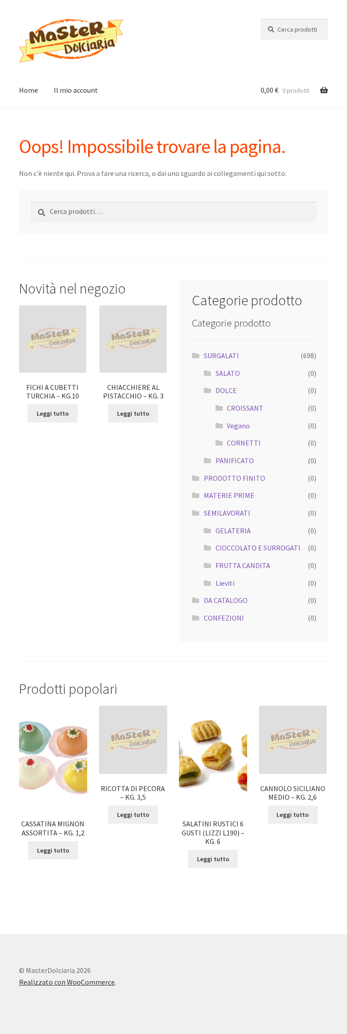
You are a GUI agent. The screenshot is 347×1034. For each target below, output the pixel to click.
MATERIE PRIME (229, 495)
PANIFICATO (235, 460)
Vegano (238, 425)
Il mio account (76, 90)
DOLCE (226, 390)
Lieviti (225, 583)
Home (28, 90)
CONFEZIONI (224, 617)
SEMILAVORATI (227, 512)
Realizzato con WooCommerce (67, 982)
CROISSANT (245, 408)
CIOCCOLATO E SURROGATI (258, 547)
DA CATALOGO (226, 600)
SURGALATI (221, 355)
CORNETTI (244, 442)
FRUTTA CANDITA (243, 565)
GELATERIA (233, 530)
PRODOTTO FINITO (234, 478)
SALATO (228, 373)
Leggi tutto (53, 413)
